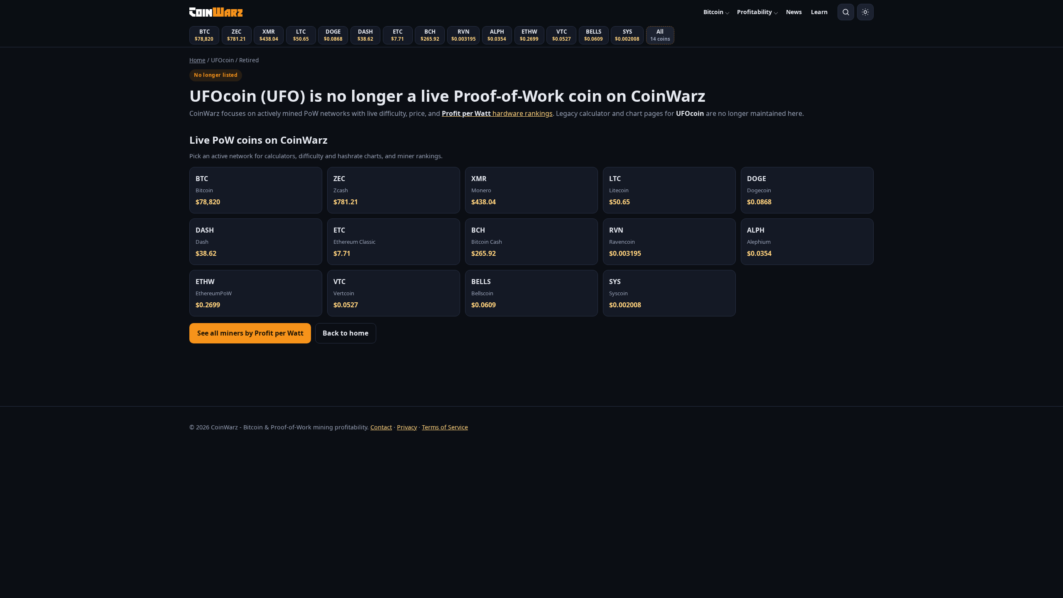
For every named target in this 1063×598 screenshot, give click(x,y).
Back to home (345, 333)
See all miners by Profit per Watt (250, 333)
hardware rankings (497, 113)
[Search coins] (846, 12)
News (794, 12)
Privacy (407, 427)
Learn (819, 12)
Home (197, 60)
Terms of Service (445, 427)
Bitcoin (713, 12)
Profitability (754, 12)
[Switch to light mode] (865, 12)
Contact (381, 427)
